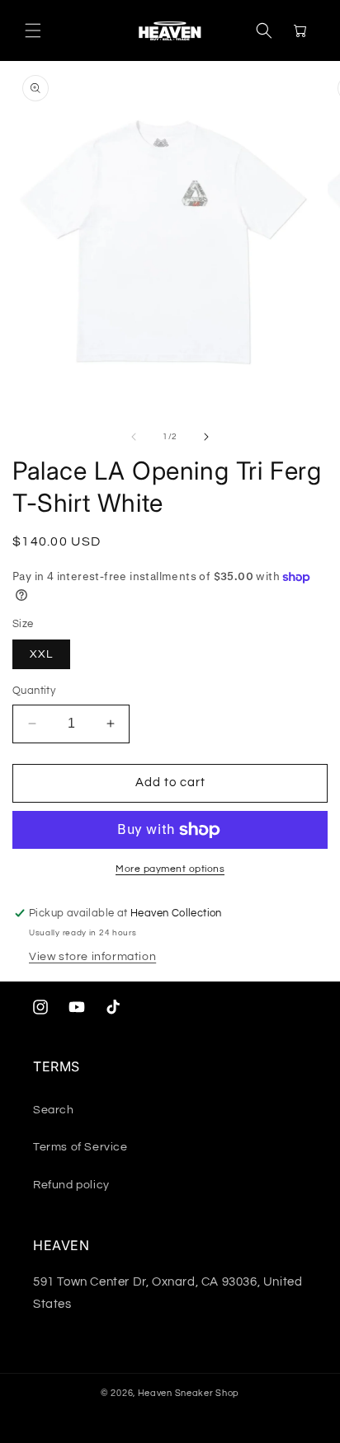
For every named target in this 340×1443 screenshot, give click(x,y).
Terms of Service (80, 1147)
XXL (41, 654)
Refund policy (71, 1185)
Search (53, 1110)
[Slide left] (134, 437)
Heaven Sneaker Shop (188, 1393)
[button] (33, 30)
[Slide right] (206, 437)
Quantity (33, 690)
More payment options (170, 869)
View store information (92, 957)
